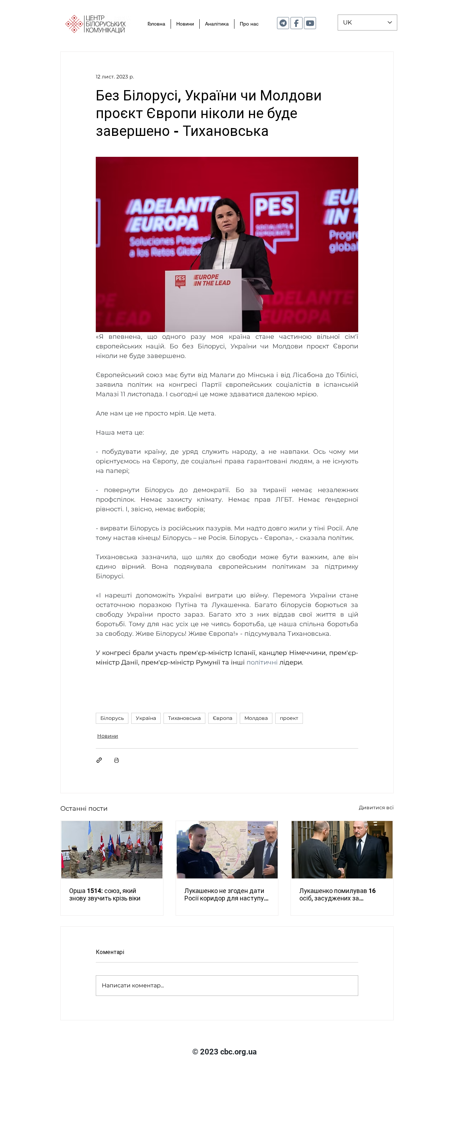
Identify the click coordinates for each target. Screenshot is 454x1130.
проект (289, 718)
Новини (107, 736)
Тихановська (184, 718)
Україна (146, 718)
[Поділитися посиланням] (99, 760)
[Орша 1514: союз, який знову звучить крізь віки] (112, 849)
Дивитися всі (376, 807)
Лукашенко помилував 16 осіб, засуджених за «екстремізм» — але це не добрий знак (337, 894)
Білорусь (112, 718)
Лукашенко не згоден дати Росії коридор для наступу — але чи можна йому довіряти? (224, 894)
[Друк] (116, 760)
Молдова (256, 718)
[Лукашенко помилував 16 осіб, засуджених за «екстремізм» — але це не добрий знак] (342, 849)
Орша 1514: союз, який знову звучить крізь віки (104, 894)
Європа (222, 718)
